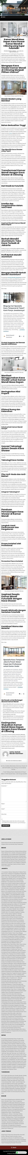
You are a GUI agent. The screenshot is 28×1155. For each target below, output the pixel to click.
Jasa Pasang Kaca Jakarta (16, 760)
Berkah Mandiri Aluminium (14, 277)
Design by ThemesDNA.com (14, 1153)
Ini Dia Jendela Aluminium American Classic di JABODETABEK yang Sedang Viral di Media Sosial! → (14, 767)
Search (14, 1147)
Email (3, 809)
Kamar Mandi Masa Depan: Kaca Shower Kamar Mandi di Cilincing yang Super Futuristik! (14, 44)
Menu (4, 17)
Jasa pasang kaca (14, 52)
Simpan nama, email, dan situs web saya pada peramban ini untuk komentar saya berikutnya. (14, 821)
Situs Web (3, 814)
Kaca (10, 133)
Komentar (4, 785)
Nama (3, 803)
